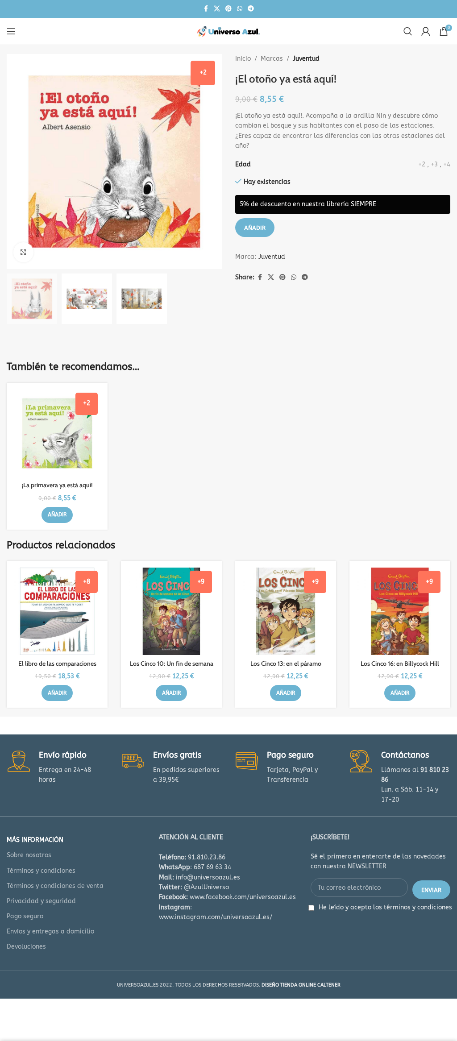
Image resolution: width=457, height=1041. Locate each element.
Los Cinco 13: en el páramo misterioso (285, 667)
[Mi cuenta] (426, 31)
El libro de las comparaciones (57, 663)
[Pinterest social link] (228, 9)
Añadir (255, 227)
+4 (446, 164)
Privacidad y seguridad (41, 901)
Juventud (306, 58)
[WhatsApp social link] (239, 9)
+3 (434, 164)
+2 (421, 164)
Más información (35, 840)
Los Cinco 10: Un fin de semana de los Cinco (171, 667)
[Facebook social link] (205, 9)
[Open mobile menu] (11, 31)
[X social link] (217, 9)
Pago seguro (25, 916)
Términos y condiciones (41, 871)
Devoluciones (26, 946)
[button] (57, 515)
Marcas (272, 58)
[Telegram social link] (251, 9)
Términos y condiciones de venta (55, 886)
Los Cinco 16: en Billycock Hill (400, 663)
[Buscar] (408, 31)
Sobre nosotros (29, 855)
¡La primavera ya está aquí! (57, 485)
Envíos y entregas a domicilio (50, 931)
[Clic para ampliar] (23, 252)
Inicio (243, 58)
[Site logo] (228, 31)
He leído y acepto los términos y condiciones (385, 907)
